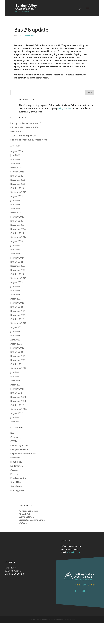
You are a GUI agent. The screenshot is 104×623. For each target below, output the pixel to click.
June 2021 (15, 372)
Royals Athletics (18, 478)
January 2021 (16, 393)
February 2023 (17, 303)
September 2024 (18, 237)
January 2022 (16, 352)
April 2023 (15, 294)
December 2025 (17, 180)
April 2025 (15, 208)
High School (16, 462)
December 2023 (17, 266)
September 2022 (18, 323)
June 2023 (15, 286)
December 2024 (18, 225)
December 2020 (18, 397)
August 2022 (16, 327)
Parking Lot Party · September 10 (25, 123)
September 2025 (18, 192)
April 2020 (15, 421)
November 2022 (17, 315)
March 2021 (15, 384)
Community (16, 437)
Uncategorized (17, 490)
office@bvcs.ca (73, 552)
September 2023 (18, 278)
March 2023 (16, 298)
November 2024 (18, 229)
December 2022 (17, 311)
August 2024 (16, 241)
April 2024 (15, 253)
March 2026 (16, 167)
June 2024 (15, 245)
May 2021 (15, 376)
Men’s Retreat (16, 131)
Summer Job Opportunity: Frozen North (28, 139)
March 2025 (16, 212)
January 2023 (16, 307)
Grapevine (15, 457)
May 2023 (15, 290)
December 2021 (17, 356)
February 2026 (17, 171)
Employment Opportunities (23, 453)
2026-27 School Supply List (23, 135)
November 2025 (17, 184)
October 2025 (17, 188)
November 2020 (18, 401)
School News (29, 35)
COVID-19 (15, 441)
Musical (14, 470)
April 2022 (15, 339)
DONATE (23, 523)
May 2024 (15, 249)
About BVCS (24, 514)
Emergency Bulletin (19, 449)
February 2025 (17, 217)
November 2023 (17, 270)
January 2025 (16, 221)
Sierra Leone (16, 486)
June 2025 (15, 200)
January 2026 (16, 176)
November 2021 (17, 360)
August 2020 (16, 413)
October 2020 (17, 405)
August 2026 (16, 151)
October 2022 (17, 319)
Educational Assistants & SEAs (24, 127)
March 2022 (16, 344)
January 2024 (16, 262)
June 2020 (15, 417)
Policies (14, 474)
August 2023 (16, 282)
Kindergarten (16, 466)
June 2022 (15, 331)
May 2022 (15, 335)
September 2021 (18, 368)
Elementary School (19, 445)
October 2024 (17, 233)
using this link (64, 108)
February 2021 (17, 389)
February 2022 (17, 348)
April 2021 (15, 380)
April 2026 (15, 163)
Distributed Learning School (32, 520)
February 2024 (17, 258)
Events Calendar (26, 517)
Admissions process (28, 511)
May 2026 (15, 159)
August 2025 (16, 196)
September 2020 (18, 409)
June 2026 (15, 155)
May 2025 (15, 204)
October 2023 (17, 274)
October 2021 (16, 364)
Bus (12, 433)
